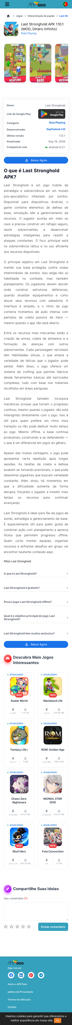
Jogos (19, 15)
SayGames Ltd (55, 129)
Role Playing (28, 33)
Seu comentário (15, 898)
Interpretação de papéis (41, 15)
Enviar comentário (53, 926)
